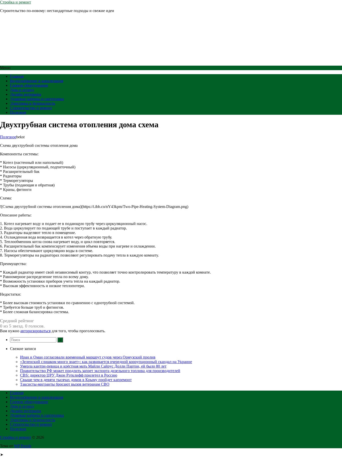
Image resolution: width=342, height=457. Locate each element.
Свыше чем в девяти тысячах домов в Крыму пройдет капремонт (76, 380)
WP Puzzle (22, 446)
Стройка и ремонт (15, 2)
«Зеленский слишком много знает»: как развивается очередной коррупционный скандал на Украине (106, 362)
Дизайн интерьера (25, 94)
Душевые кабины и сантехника (37, 99)
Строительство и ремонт (31, 108)
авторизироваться (35, 331)
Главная (17, 76)
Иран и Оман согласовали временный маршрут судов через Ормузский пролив (87, 357)
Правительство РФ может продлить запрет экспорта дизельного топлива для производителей (100, 371)
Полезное (18, 112)
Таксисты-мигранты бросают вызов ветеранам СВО (64, 384)
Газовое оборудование (29, 85)
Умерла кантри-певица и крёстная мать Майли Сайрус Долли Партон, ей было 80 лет (93, 366)
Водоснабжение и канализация (36, 81)
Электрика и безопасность (32, 103)
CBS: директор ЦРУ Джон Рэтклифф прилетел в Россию (68, 375)
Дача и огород (22, 90)
